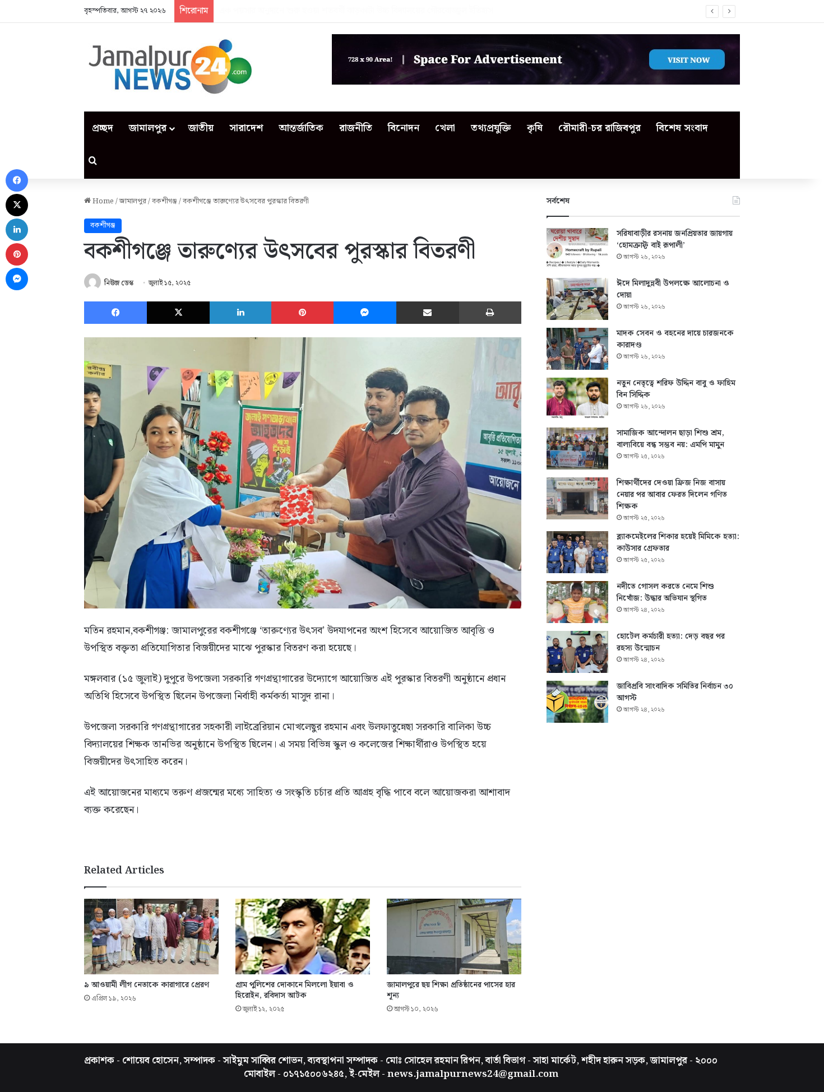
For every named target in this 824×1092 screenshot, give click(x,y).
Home (102, 201)
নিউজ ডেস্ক (118, 283)
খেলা (445, 128)
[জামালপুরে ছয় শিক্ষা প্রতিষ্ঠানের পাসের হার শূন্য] (454, 936)
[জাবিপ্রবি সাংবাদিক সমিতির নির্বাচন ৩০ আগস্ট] (577, 702)
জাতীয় (201, 128)
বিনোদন (403, 128)
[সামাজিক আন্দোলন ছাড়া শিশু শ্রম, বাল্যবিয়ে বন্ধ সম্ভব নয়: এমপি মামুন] (577, 448)
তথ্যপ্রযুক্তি (491, 128)
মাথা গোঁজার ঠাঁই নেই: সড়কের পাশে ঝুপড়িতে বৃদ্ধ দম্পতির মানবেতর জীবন (339, 11)
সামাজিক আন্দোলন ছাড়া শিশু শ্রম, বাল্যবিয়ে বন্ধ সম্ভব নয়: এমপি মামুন (670, 439)
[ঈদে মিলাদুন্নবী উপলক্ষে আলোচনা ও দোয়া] (577, 299)
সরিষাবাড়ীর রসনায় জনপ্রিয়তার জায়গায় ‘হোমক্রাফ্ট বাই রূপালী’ (675, 239)
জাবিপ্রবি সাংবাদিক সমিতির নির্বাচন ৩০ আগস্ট (675, 692)
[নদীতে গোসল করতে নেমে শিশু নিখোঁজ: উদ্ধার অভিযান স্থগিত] (577, 602)
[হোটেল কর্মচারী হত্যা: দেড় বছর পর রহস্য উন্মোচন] (577, 652)
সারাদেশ (246, 128)
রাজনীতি (355, 128)
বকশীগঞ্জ (164, 201)
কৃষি (535, 128)
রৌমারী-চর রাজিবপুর (599, 128)
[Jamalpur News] (168, 67)
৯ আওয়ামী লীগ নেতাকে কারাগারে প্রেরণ (146, 985)
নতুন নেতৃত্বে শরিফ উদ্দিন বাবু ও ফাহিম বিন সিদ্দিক (676, 389)
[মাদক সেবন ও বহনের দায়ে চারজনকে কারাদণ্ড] (577, 349)
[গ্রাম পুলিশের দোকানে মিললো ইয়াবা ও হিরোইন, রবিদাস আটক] (302, 936)
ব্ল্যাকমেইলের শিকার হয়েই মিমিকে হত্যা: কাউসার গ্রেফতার (678, 543)
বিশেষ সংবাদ (682, 128)
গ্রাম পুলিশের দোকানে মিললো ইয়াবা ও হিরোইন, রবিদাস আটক (294, 990)
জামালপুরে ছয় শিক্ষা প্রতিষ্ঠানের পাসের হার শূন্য (451, 990)
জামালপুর (147, 128)
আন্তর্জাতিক (301, 128)
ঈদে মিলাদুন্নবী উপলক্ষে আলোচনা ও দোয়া (673, 289)
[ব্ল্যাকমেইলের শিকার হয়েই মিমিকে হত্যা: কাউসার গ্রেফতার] (577, 552)
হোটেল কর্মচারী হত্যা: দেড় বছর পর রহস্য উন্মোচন (671, 642)
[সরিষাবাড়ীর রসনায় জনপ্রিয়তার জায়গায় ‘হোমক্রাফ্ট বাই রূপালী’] (577, 249)
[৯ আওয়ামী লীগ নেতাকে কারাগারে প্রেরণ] (151, 936)
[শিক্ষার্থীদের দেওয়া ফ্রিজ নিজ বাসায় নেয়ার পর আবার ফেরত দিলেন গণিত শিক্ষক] (577, 498)
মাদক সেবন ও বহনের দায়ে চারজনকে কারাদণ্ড (675, 339)
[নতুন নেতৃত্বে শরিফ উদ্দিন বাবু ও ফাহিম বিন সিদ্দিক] (577, 399)
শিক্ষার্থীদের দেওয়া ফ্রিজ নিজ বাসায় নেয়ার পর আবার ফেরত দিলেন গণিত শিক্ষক (672, 495)
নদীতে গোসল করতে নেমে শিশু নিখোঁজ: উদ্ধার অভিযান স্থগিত (665, 592)
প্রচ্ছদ (102, 128)
